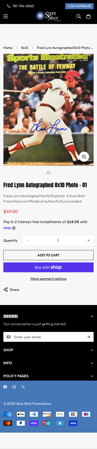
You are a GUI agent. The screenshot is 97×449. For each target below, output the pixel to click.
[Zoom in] (84, 157)
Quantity (10, 240)
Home (7, 48)
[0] (88, 16)
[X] (23, 387)
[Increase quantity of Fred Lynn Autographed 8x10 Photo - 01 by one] (88, 240)
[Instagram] (14, 387)
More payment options (48, 278)
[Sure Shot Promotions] (49, 16)
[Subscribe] (89, 337)
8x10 (24, 48)
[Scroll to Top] (88, 425)
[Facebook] (5, 387)
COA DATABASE (79, 6)
